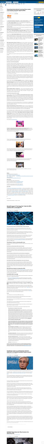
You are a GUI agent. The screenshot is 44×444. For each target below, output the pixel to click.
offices (23, 189)
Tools (21, 3)
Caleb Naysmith (1, 14)
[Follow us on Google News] (16, 13)
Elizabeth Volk (1, 16)
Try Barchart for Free (41, 2)
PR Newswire (1, 52)
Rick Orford (1, 22)
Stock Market (1, 38)
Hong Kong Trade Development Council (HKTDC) (14, 188)
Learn (24, 3)
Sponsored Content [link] (18, 208)
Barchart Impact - (8, 208)
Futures (9, 3)
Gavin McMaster (1, 17)
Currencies (12, 3)
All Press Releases (2, 48)
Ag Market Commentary (2, 46)
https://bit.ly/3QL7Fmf (14, 119)
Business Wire (1, 50)
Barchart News (1, 7)
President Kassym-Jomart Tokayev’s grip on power (19, 372)
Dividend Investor (2, 43)
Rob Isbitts (1, 23)
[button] (43, 3)
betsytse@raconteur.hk (19, 182)
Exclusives (1, 8)
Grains (1, 28)
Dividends (1, 34)
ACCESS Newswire (2, 49)
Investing (16, 3)
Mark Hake (1, 20)
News (19, 3)
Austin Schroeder (2, 13)
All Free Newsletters (2, 40)
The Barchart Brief (2, 41)
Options (4, 3)
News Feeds (1, 10)
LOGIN (37, 2)
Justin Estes (1, 19)
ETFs (6, 3)
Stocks (1, 3)
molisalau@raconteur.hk (20, 181)
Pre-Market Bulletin (2, 44)
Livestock (1, 29)
